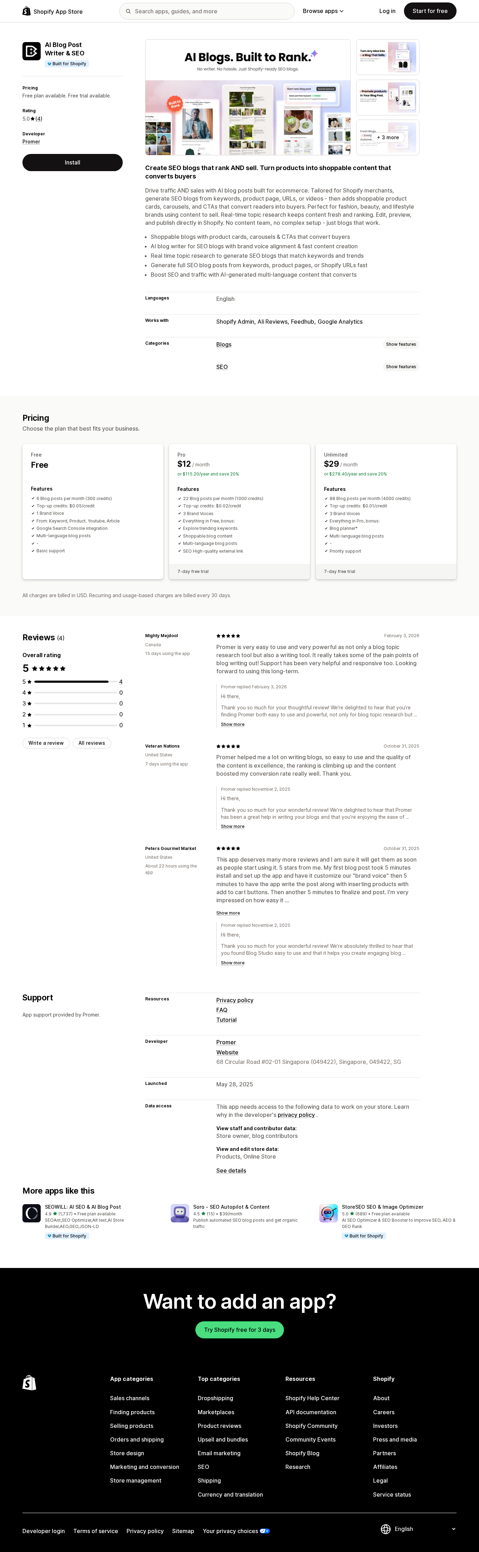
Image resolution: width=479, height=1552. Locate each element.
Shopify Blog (302, 1453)
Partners (384, 1453)
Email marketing (219, 1453)
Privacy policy (235, 1000)
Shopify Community (311, 1425)
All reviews (92, 743)
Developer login (43, 1530)
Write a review (46, 743)
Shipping (209, 1480)
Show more (232, 724)
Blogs (223, 344)
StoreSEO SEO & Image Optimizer (382, 1207)
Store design (127, 1453)
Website (227, 1052)
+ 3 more (388, 137)
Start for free (430, 10)
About (381, 1398)
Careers (383, 1412)
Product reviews (219, 1425)
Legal (380, 1480)
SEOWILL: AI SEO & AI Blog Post (83, 1207)
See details (231, 1170)
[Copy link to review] (182, 636)
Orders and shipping (137, 1439)
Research (297, 1466)
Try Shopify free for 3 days (239, 1329)
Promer (31, 141)
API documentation (310, 1412)
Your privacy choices (230, 1530)
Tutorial (226, 1019)
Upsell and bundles (223, 1439)
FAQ (222, 1009)
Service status (392, 1494)
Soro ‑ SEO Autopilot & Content (231, 1207)
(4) (38, 119)
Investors (385, 1425)
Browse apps (320, 10)
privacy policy (296, 1114)
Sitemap (183, 1530)
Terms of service (95, 1530)
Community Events (310, 1439)
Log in (387, 10)
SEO (222, 366)
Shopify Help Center (312, 1398)
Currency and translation (230, 1494)
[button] (91, 1222)
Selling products (131, 1425)
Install (72, 162)
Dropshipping (215, 1398)
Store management (135, 1480)
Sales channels (129, 1398)
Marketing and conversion (144, 1466)
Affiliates (385, 1466)
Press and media (395, 1439)
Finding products (132, 1412)
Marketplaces (216, 1412)
